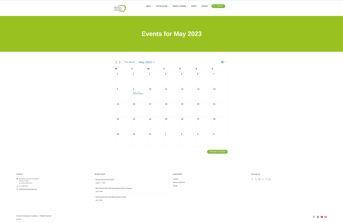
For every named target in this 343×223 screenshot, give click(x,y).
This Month (130, 62)
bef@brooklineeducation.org (28, 189)
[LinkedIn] (270, 179)
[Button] (149, 6)
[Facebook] (252, 179)
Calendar (175, 179)
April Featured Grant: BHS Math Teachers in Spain (111, 197)
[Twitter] (256, 179)
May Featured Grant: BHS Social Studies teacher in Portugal (114, 188)
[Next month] (120, 62)
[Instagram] (266, 179)
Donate (175, 185)
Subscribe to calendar (217, 151)
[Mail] (263, 179)
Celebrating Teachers (138, 93)
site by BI (18, 219)
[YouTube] (259, 179)
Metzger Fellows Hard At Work (105, 179)
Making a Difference (179, 182)
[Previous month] (116, 62)
